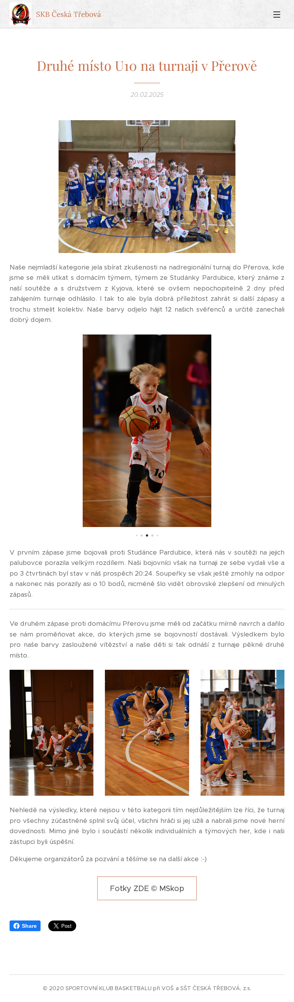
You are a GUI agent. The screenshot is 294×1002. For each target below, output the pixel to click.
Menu (276, 14)
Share (29, 926)
